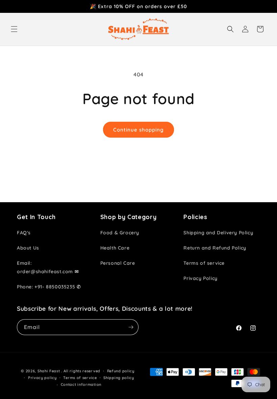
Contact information (81, 384)
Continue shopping (138, 129)
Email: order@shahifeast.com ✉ (48, 267)
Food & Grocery (119, 233)
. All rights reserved (80, 371)
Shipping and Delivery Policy (218, 233)
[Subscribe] (130, 327)
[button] (14, 29)
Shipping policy (118, 377)
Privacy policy (42, 377)
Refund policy (120, 371)
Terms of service (204, 263)
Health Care (115, 248)
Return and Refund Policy (214, 248)
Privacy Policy (200, 278)
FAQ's (24, 233)
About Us (28, 248)
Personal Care (117, 263)
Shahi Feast (48, 371)
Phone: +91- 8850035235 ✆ (49, 287)
